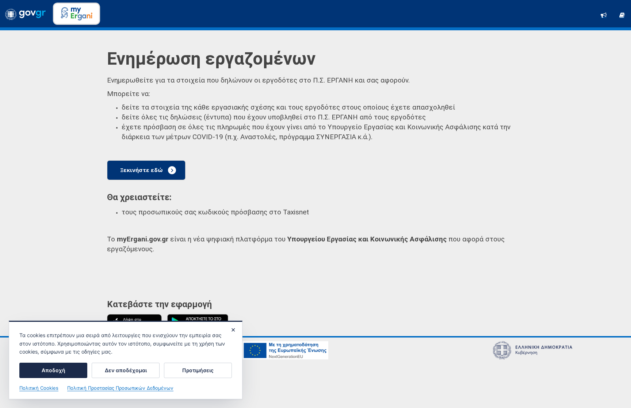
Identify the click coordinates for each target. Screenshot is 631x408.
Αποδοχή (53, 370)
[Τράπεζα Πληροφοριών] (622, 14)
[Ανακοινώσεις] (603, 14)
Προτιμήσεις (198, 370)
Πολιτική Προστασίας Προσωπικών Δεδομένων (120, 388)
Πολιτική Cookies (38, 388)
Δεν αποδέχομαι (126, 370)
